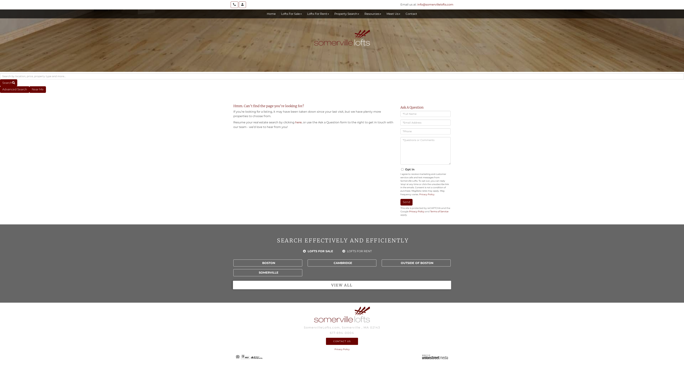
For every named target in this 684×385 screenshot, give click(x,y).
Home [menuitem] (271, 14)
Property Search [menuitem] (345, 14)
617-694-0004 (342, 333)
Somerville (268, 272)
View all (342, 285)
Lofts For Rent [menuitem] (317, 14)
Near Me (38, 89)
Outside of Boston (417, 263)
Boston (268, 263)
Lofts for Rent (359, 251)
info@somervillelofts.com (435, 4)
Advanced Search (14, 89)
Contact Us (342, 341)
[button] (8, 82)
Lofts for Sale (320, 251)
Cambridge (343, 263)
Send (406, 202)
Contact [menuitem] (411, 14)
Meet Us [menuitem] (392, 14)
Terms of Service (439, 211)
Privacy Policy (426, 194)
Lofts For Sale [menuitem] (290, 14)
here (298, 122)
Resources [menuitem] (371, 14)
